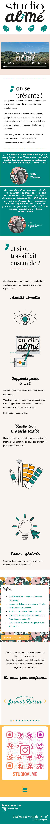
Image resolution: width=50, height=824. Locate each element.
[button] (15, 637)
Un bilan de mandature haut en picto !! (24, 611)
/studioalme (12, 808)
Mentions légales (40, 820)
